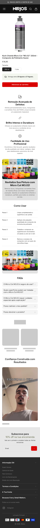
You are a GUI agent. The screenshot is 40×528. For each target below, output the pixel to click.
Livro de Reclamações (9, 477)
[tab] (18, 50)
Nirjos (23, 524)
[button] (20, 84)
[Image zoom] (20, 33)
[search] (30, 9)
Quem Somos (6, 467)
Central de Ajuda (7, 470)
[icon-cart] (35, 9)
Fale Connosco (7, 474)
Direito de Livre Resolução (11, 480)
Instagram (10, 508)
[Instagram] (4, 507)
